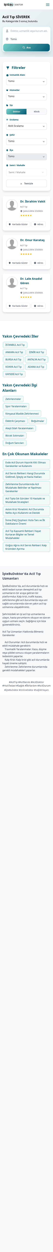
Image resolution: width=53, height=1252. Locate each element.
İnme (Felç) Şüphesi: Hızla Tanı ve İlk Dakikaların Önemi (25, 522)
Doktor (16, 111)
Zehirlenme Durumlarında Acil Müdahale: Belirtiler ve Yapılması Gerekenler (23, 488)
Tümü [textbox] (11, 81)
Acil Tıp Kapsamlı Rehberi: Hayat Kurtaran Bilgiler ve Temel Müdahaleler (23, 534)
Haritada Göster (20, 224)
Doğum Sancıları (14, 442)
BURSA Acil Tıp (13, 359)
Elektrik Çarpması (15, 421)
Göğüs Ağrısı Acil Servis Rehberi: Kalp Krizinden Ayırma (26, 547)
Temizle (28, 183)
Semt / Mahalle (17, 165)
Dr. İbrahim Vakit (32, 201)
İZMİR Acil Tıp (36, 352)
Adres (40, 224)
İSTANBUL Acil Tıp (15, 344)
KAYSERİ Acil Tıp (14, 374)
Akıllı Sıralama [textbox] (16, 125)
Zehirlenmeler (13, 399)
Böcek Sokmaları (14, 435)
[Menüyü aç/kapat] (48, 4)
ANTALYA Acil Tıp (37, 359)
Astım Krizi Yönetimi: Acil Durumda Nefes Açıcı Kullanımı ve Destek (24, 511)
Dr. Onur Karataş (32, 240)
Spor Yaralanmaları (16, 406)
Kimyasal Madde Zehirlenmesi (22, 413)
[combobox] (26, 81)
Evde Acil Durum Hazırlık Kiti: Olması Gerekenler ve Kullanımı (25, 464)
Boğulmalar (37, 421)
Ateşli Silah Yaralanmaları (19, 428)
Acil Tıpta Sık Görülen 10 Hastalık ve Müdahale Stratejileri (25, 500)
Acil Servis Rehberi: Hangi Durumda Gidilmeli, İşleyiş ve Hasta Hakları (25, 475)
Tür (11, 105)
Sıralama (13, 119)
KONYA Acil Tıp (13, 366)
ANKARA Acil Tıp (14, 352)
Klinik (37, 111)
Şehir (12, 134)
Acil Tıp (23, 206)
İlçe (11, 150)
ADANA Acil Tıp (36, 366)
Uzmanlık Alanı (17, 74)
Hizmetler (14, 90)
